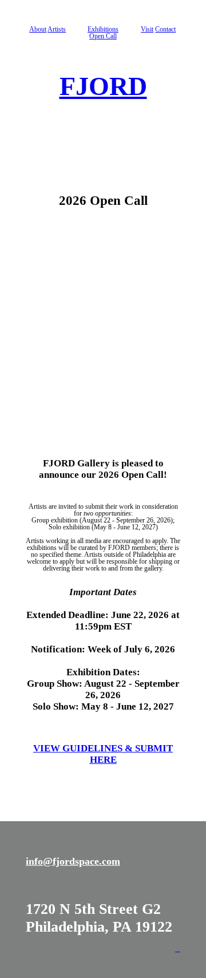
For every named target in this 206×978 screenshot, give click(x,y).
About (37, 29)
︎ (177, 948)
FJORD (103, 86)
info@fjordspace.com (73, 861)
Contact (165, 29)
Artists (56, 29)
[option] (103, 334)
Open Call (103, 36)
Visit (147, 29)
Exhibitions (103, 29)
